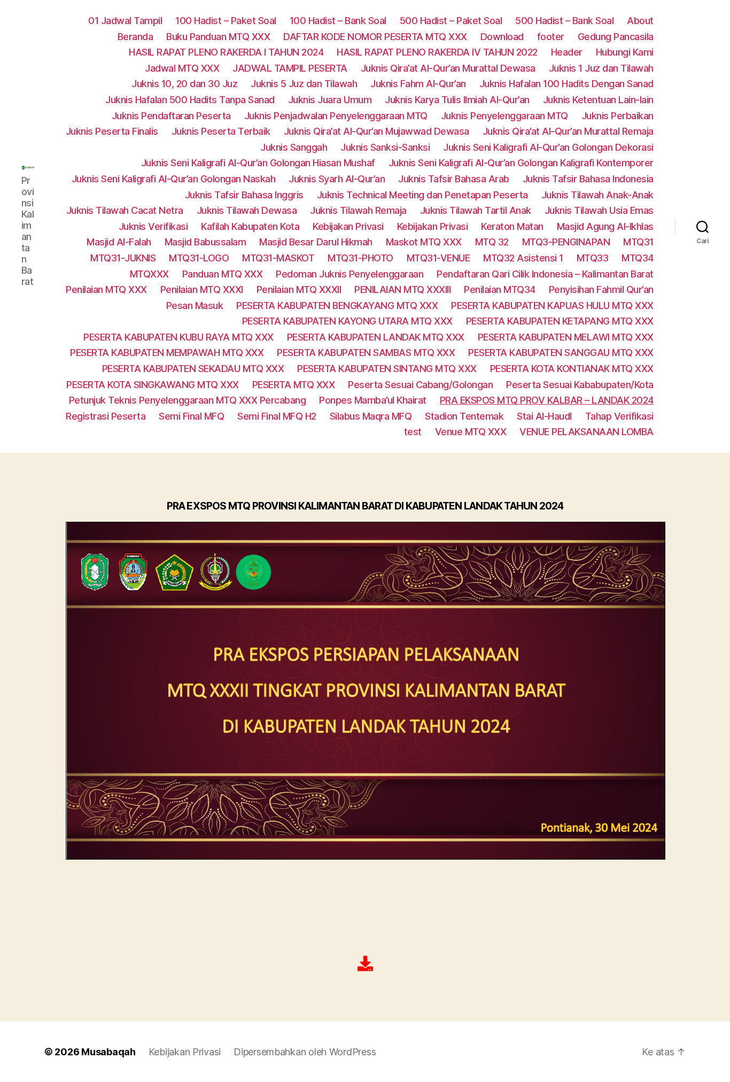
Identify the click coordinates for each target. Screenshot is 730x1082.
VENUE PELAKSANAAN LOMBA (586, 431)
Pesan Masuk (194, 305)
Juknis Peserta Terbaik (221, 131)
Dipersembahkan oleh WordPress (305, 1051)
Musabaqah (108, 1051)
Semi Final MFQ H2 (276, 416)
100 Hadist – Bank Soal (338, 20)
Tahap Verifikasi (619, 416)
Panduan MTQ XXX (222, 274)
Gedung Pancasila (616, 36)
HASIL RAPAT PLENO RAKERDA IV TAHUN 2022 (437, 52)
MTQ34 (638, 258)
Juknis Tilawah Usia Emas (599, 210)
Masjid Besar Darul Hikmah (315, 242)
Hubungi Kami (625, 52)
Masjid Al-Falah (119, 242)
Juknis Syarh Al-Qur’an (337, 178)
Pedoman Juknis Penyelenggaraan (349, 274)
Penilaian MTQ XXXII (299, 289)
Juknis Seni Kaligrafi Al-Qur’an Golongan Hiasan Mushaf (258, 162)
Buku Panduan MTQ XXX (218, 36)
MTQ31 (638, 242)
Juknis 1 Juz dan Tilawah (601, 68)
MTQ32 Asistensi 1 (523, 258)
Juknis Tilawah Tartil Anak (475, 210)
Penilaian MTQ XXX (106, 289)
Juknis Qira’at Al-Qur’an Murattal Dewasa (448, 68)
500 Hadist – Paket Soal (451, 20)
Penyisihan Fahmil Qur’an (601, 289)
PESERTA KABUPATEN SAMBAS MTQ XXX (366, 352)
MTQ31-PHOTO (360, 258)
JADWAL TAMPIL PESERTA (289, 68)
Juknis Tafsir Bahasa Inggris (244, 194)
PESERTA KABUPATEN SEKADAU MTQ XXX (193, 368)
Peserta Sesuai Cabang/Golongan (420, 384)
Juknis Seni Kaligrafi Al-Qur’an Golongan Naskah (174, 178)
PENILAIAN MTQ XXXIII (402, 289)
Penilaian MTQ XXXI (201, 289)
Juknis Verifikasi (153, 226)
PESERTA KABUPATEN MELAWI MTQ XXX (566, 337)
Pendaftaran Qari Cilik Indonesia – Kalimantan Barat (545, 274)
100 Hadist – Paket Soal (225, 20)
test (413, 431)
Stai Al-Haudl (544, 416)
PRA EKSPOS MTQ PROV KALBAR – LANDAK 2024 (547, 400)
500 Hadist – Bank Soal (564, 20)
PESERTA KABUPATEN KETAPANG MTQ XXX (560, 321)
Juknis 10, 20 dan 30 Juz (184, 83)
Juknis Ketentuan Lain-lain (598, 99)
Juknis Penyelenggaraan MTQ (504, 115)
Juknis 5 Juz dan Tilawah (304, 83)
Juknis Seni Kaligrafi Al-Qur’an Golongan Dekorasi (548, 147)
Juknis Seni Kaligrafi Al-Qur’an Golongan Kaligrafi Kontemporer (521, 162)
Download (502, 36)
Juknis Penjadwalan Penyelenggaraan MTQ (336, 115)
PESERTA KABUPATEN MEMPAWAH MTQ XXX (166, 352)
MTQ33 (593, 258)
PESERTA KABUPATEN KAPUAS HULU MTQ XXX (552, 305)
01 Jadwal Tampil (125, 20)
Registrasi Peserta (105, 416)
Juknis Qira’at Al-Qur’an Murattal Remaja (568, 131)
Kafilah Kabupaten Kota (250, 226)
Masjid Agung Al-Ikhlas (605, 226)
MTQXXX (149, 274)
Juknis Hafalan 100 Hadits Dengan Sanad (566, 83)
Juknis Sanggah (293, 147)
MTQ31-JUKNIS (123, 258)
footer (550, 36)
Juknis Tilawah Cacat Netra (124, 210)
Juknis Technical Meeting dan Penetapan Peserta (422, 194)
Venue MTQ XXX (471, 431)
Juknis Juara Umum (330, 99)
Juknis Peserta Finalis (112, 131)
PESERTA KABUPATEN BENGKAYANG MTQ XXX (337, 305)
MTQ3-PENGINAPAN (566, 242)
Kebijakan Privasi (348, 226)
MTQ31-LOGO (199, 258)
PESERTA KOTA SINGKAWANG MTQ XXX (152, 384)
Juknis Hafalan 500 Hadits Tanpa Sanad (190, 99)
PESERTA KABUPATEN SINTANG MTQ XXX (387, 368)
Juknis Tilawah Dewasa (247, 210)
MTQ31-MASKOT (278, 258)
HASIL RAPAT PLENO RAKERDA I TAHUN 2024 (226, 52)
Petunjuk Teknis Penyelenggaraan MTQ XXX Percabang (187, 400)
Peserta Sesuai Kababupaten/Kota (580, 384)
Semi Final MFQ (191, 416)
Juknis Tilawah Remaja (358, 210)
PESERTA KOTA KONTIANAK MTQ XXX (572, 368)
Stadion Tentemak (464, 416)
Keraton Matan (512, 226)
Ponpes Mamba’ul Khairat (372, 400)
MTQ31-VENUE (438, 258)
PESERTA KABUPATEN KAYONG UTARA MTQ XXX (347, 321)
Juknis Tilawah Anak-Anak (597, 194)
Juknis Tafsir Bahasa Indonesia (588, 178)
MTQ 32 (492, 242)
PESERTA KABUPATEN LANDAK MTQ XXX (375, 337)
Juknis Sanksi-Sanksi (385, 147)
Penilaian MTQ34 (499, 289)
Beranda (135, 36)
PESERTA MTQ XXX (293, 384)
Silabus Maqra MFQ (371, 416)
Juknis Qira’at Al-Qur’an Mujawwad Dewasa (376, 131)
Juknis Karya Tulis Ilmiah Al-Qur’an (457, 99)
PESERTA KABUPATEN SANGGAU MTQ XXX (561, 352)
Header (567, 52)
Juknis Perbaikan (617, 115)
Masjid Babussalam (205, 242)
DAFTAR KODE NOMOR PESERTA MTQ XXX (375, 36)
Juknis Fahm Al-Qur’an (418, 83)
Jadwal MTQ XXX (182, 68)
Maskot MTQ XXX (424, 242)
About (640, 20)
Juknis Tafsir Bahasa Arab (453, 178)
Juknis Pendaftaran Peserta (171, 115)
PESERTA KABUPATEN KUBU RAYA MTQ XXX (178, 337)
